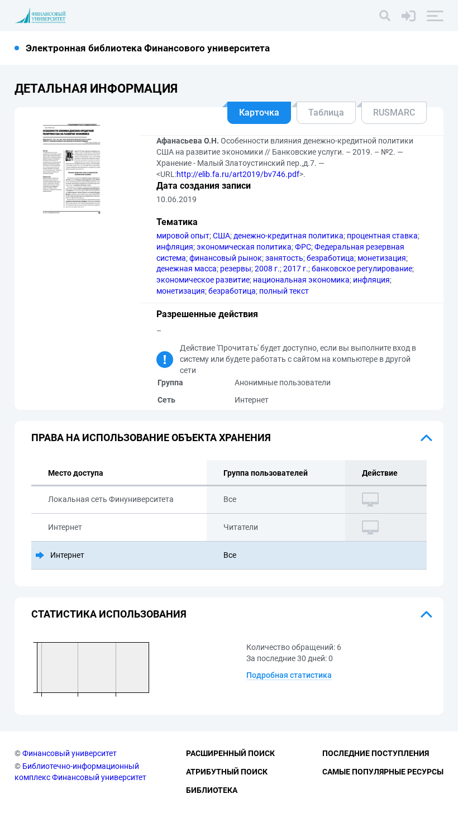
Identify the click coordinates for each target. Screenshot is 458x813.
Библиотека (211, 790)
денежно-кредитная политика (288, 235)
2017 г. (295, 268)
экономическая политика (244, 246)
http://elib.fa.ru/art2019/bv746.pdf (237, 174)
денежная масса (186, 268)
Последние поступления (375, 753)
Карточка (259, 112)
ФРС (303, 246)
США (221, 235)
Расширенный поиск (230, 753)
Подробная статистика (289, 675)
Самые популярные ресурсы (382, 771)
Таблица (326, 112)
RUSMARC (394, 112)
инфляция (174, 246)
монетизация (381, 258)
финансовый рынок (225, 258)
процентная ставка (382, 235)
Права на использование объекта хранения (151, 437)
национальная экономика (301, 279)
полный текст (284, 290)
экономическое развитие (203, 279)
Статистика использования (109, 614)
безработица (330, 258)
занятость (284, 258)
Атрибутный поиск (227, 771)
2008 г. (267, 268)
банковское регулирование (362, 268)
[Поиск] (384, 15)
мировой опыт (182, 235)
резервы (235, 268)
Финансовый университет (69, 753)
